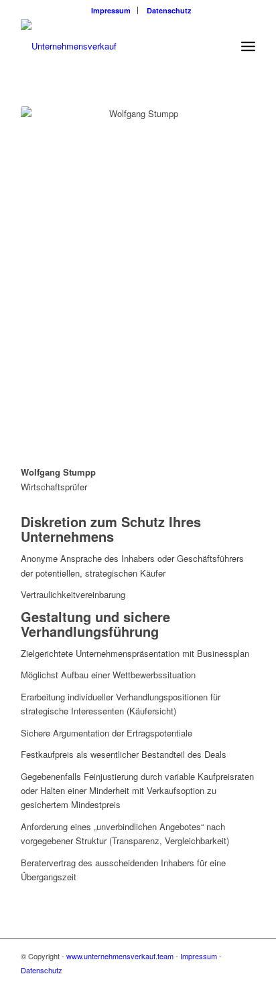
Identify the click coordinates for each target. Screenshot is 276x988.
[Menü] (248, 46)
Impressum (111, 10)
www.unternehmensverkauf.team (120, 956)
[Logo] (114, 46)
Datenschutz (169, 10)
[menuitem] (111, 10)
